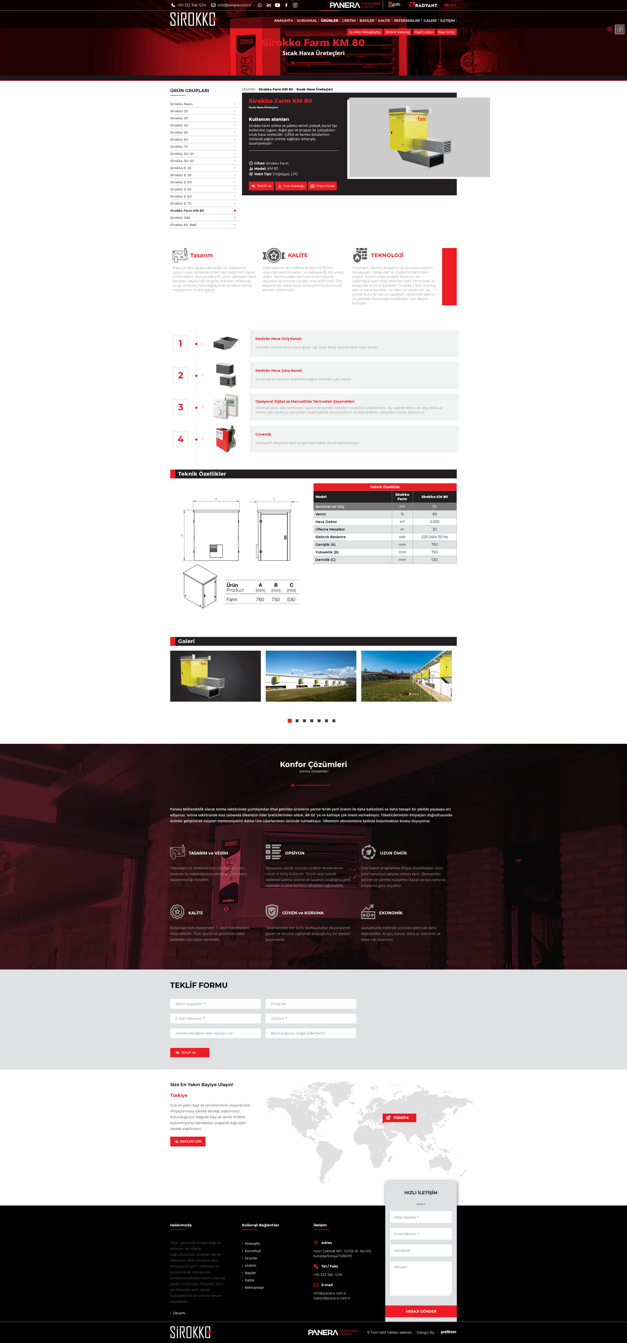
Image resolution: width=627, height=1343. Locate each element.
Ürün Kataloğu (294, 186)
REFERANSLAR (407, 20)
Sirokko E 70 (180, 203)
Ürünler (248, 89)
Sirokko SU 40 (182, 161)
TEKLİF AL (188, 1052)
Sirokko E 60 (181, 196)
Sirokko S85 (180, 218)
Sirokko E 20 (181, 168)
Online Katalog (398, 32)
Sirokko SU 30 (182, 154)
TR (446, 5)
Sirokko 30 (179, 118)
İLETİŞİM (447, 20)
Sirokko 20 (179, 111)
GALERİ (430, 20)
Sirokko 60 (179, 139)
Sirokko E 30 (181, 175)
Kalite (249, 1280)
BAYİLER (367, 20)
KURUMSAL (307, 20)
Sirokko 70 (179, 147)
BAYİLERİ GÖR (191, 1141)
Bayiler (250, 1272)
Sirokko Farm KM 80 (187, 210)
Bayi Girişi (446, 32)
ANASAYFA (283, 20)
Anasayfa (252, 1243)
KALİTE (384, 20)
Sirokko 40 (179, 125)
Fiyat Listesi (424, 32)
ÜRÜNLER (329, 20)
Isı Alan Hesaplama (365, 32)
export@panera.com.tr (332, 1298)
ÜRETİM (349, 20)
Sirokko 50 (179, 132)
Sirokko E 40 (181, 182)
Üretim (250, 1265)
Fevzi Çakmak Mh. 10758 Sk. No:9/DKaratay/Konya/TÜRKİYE (342, 1253)
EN (453, 5)
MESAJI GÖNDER (421, 1311)
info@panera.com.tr (234, 5)
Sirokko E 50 (181, 189)
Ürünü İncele (325, 186)
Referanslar (254, 1287)
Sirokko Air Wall (183, 225)
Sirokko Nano (181, 104)
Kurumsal (253, 1250)
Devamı (179, 1313)
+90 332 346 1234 (191, 5)
